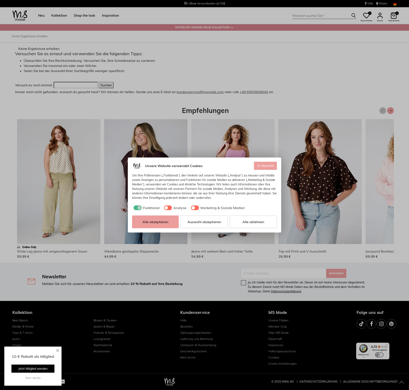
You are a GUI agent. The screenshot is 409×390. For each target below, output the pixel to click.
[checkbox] (146, 207)
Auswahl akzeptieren (204, 222)
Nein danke (33, 378)
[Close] (57, 350)
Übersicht (267, 166)
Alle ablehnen (253, 222)
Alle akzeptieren (155, 222)
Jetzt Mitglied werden (33, 369)
